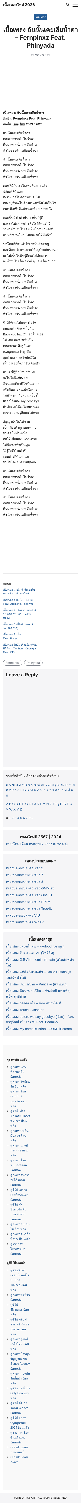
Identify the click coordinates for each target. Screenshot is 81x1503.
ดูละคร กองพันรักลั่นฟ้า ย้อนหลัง (20, 1378)
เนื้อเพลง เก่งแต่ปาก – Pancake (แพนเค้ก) (36, 984)
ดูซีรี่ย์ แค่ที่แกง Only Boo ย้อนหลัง (20, 1393)
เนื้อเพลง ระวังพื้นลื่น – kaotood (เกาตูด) (35, 946)
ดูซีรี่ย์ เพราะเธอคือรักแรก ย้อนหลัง (19, 1194)
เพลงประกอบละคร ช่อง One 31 (29, 895)
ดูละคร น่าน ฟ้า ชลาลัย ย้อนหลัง (18, 1071)
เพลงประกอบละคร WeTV (25, 922)
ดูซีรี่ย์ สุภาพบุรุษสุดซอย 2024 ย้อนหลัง (19, 1422)
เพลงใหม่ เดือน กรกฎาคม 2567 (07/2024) (37, 844)
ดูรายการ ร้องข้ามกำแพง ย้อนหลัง (19, 1437)
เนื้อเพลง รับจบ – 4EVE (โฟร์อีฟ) (30, 953)
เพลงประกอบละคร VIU (23, 915)
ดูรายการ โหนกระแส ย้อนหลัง (17, 1248)
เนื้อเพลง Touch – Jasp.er (25, 1010)
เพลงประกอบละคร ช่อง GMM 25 (30, 888)
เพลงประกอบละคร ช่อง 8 (24, 882)
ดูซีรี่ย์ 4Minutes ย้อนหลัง (19, 1309)
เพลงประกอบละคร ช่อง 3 (24, 868)
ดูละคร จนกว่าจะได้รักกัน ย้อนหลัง (20, 1180)
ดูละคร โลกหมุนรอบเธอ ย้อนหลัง (18, 1165)
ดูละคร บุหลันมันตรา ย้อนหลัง (19, 1135)
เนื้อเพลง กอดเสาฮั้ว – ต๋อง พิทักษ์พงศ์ (33, 1003)
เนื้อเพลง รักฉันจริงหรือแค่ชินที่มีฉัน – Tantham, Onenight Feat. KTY (20, 648)
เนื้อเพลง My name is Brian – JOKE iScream (39, 1029)
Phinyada (33, 663)
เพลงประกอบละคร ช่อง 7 (24, 875)
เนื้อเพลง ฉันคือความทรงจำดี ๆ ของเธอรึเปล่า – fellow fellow (19, 614)
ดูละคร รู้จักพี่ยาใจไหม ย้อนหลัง (19, 1344)
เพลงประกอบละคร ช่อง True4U (29, 908)
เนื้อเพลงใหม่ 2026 (19, 4)
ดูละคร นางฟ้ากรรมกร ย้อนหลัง (20, 1150)
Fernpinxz (13, 663)
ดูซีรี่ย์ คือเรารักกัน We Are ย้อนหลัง (19, 1408)
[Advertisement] (40, 84)
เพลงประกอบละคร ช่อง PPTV (28, 902)
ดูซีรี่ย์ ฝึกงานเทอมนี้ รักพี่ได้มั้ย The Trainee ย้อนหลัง (20, 1280)
